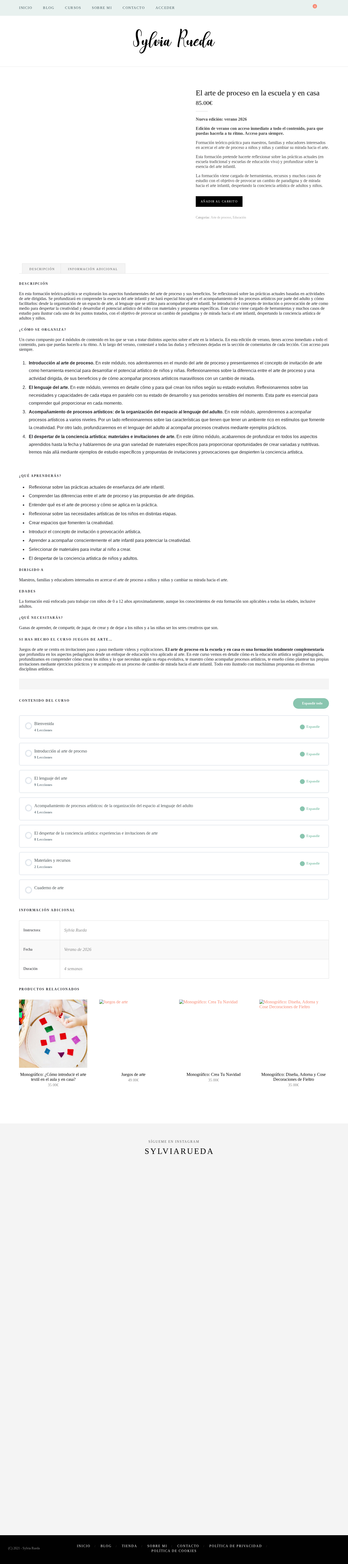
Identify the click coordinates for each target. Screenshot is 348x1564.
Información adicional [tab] (93, 269)
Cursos (73, 8)
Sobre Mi (102, 8)
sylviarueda (179, 1151)
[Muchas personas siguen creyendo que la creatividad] (75, 1258)
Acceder (165, 8)
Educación (239, 217)
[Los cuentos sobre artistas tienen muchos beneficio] (25, 1326)
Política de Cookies (174, 1551)
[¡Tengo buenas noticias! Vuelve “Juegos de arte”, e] (174, 1351)
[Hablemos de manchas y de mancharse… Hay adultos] (223, 1280)
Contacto (134, 8)
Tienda (129, 1546)
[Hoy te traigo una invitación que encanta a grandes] (273, 1290)
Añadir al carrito (219, 201)
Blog (48, 8)
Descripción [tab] (42, 269)
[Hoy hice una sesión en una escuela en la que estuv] (323, 1224)
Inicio (25, 8)
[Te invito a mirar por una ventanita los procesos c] (124, 1270)
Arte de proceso (221, 217)
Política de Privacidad (235, 1546)
